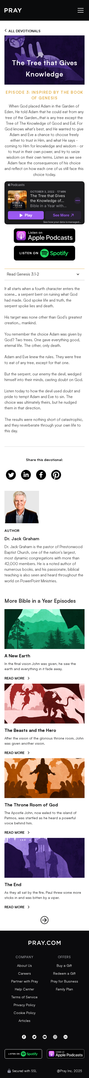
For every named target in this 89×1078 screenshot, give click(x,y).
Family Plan (64, 989)
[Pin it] (56, 475)
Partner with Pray (24, 981)
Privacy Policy (24, 1005)
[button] (80, 10)
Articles (24, 1020)
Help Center (24, 989)
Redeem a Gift (64, 973)
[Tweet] (11, 475)
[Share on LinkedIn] (26, 475)
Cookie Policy (25, 1013)
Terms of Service (24, 997)
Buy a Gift (64, 965)
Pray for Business (64, 981)
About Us (24, 965)
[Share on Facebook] (41, 475)
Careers (24, 973)
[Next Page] (44, 920)
